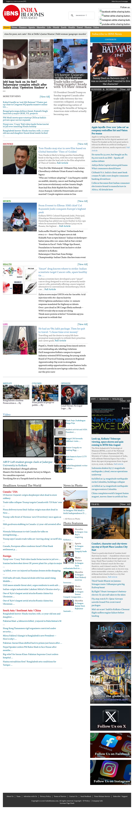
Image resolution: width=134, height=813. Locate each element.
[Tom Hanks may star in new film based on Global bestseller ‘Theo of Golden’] (20, 159)
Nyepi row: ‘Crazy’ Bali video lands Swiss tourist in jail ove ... (32, 559)
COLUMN (36, 383)
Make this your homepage (120, 1)
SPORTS (7, 201)
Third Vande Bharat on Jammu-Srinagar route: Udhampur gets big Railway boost (108, 584)
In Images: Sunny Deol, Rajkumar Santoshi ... (74, 607)
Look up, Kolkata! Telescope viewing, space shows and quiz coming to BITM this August (107, 442)
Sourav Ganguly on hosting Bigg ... (74, 449)
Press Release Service (102, 796)
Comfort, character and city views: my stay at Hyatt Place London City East (109, 547)
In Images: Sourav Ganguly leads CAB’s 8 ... (75, 550)
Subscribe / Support (120, 796)
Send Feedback (85, 796)
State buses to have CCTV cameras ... (76, 458)
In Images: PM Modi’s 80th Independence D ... (74, 512)
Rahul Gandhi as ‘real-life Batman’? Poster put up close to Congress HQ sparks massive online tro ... (25, 105)
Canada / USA (10, 492)
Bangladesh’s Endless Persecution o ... (13, 402)
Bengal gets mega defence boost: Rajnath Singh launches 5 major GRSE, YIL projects (25, 112)
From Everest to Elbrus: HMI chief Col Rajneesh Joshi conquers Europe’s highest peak (62, 209)
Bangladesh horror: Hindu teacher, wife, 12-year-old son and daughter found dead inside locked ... (26, 133)
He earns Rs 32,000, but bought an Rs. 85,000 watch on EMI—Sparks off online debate (110, 158)
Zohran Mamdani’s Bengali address (20, 468)
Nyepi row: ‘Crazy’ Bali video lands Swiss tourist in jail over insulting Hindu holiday (26, 125)
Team (18, 796)
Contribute (110, 39)
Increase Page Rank (67, 803)
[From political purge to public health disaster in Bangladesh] (45, 392)
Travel (80, 27)
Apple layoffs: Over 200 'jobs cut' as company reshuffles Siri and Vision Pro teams (110, 130)
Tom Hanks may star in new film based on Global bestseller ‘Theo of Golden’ (62, 150)
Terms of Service (60, 796)
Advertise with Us (30, 796)
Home (7, 27)
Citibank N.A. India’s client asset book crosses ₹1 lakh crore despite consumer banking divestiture (110, 176)
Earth (63, 27)
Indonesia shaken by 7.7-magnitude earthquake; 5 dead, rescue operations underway (109, 471)
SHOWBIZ (8, 144)
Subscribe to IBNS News (107, 34)
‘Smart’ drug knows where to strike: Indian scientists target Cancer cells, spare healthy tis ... (62, 272)
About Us (10, 796)
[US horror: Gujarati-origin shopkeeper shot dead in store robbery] (71, 56)
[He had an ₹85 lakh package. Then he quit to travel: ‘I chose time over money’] (20, 340)
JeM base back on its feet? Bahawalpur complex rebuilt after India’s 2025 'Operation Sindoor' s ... (25, 86)
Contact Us (73, 796)
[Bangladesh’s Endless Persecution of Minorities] (16, 391)
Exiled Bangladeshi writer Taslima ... (76, 467)
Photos (88, 27)
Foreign (7, 556)
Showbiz (41, 27)
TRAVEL (95, 504)
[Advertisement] (110, 294)
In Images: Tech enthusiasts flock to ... (73, 566)
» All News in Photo (71, 519)
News (14, 27)
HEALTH (7, 264)
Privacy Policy (45, 796)
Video (96, 27)
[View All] (45, 96)
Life (49, 27)
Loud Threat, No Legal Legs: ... (71, 407)
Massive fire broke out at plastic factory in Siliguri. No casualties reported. (27, 474)
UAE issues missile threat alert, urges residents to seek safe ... (31, 585)
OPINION (65, 383)
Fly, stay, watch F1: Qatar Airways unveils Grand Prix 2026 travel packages (107, 602)
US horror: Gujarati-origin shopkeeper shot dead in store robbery (70, 79)
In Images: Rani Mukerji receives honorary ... (74, 579)
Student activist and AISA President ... (76, 431)
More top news (12, 96)
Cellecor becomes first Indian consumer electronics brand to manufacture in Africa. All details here (111, 186)
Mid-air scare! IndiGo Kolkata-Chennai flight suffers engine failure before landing (110, 613)
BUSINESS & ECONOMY (104, 89)
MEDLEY (7, 383)
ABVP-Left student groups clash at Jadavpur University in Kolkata (27, 463)
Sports (32, 27)
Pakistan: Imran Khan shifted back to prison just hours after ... (32, 643)
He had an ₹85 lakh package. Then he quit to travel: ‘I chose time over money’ (61, 330)
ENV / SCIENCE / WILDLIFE (107, 399)
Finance (23, 27)
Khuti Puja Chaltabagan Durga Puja (75, 422)
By (20, 403)
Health (71, 27)
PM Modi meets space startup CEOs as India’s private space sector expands (24, 119)
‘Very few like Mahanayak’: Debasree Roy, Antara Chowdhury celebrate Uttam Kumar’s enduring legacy (61, 171)
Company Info (97, 801)
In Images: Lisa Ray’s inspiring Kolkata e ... (75, 536)
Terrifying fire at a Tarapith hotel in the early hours (27, 478)
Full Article (62, 163)
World (56, 27)
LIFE (5, 324)
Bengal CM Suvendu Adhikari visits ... (74, 440)
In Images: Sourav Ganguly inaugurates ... (73, 594)
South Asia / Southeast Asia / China (22, 610)
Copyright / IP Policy (82, 801)
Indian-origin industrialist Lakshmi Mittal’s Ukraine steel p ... (32, 589)
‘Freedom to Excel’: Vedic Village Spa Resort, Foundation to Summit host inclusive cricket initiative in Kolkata (59, 247)
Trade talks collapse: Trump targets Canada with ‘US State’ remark (70, 84)
